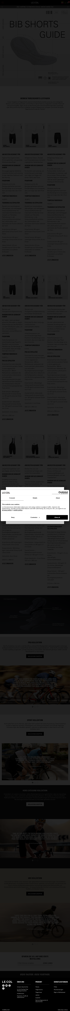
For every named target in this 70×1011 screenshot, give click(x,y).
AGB (59, 1009)
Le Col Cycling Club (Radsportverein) (22, 990)
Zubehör (37, 998)
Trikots (37, 987)
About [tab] (58, 498)
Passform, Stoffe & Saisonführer (22, 996)
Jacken (37, 995)
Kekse (66, 1009)
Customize (34, 517)
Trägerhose (38, 992)
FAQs (55, 987)
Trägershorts (39, 989)
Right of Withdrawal (59, 992)
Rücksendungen (58, 989)
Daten (62, 1009)
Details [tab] (35, 498)
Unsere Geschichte (22, 987)
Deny (12, 517)
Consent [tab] (12, 498)
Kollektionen (20, 993)
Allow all (57, 517)
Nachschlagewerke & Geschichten (41, 1000)
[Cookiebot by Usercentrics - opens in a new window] (60, 492)
